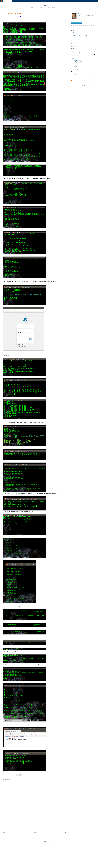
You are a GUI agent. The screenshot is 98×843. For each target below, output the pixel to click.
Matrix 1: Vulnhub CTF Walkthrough (80, 35)
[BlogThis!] (18, 775)
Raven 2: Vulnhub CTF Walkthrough (80, 37)
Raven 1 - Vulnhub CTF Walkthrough (80, 38)
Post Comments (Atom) (12, 835)
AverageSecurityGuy (77, 60)
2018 (74, 32)
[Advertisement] (35, 821)
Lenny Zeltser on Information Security (80, 72)
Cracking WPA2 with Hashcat (77, 65)
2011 (74, 48)
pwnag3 (74, 75)
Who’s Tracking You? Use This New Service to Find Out (82, 69)
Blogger (52, 841)
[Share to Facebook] (20, 775)
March (75, 41)
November (76, 33)
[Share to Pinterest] (21, 775)
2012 (74, 46)
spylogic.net (75, 84)
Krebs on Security (76, 68)
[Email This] (16, 775)
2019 (74, 30)
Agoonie (49, 5)
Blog (73, 64)
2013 (74, 45)
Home (35, 832)
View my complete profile (82, 17)
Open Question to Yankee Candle (78, 61)
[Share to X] (19, 775)
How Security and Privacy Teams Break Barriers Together (82, 73)
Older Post (65, 832)
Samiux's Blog (75, 80)
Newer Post (5, 832)
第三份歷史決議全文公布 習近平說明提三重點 (81, 81)
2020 (74, 28)
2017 (74, 43)
